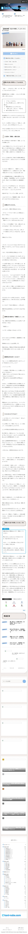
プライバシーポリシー (7, 929)
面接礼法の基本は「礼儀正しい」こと (12, 67)
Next (27, 18)
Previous (1, 18)
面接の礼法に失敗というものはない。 (13, 58)
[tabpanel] (7, 18)
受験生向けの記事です (17, 599)
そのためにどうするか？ (10, 72)
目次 (13, 53)
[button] (22, 605)
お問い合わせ (21, 927)
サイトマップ (21, 929)
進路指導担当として (7, 599)
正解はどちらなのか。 (9, 64)
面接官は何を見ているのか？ (11, 69)
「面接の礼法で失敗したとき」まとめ (13, 75)
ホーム (7, 927)
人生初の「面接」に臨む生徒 (11, 61)
